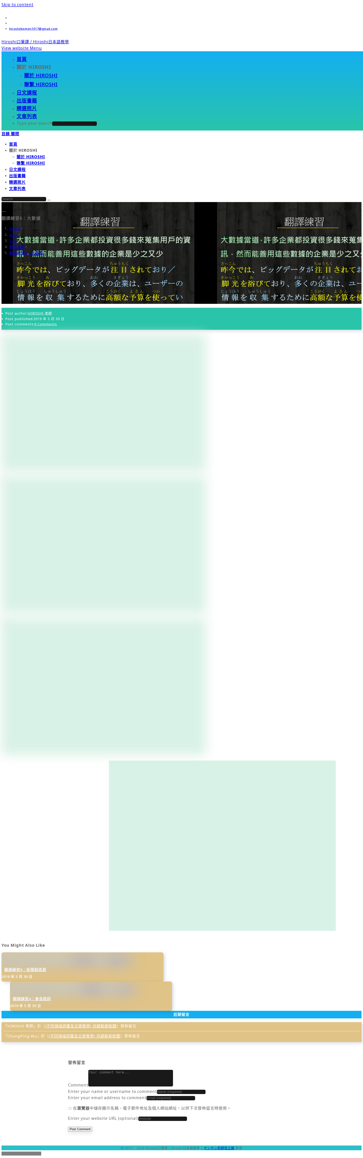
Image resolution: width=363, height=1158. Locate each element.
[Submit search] (48, 200)
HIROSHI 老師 (40, 313)
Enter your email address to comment (107, 1097)
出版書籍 (17, 175)
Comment (78, 1085)
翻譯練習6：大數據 (26, 252)
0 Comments (45, 324)
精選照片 (17, 182)
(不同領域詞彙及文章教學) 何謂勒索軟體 (80, 1026)
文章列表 (17, 188)
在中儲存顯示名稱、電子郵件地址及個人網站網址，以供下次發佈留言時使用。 (152, 1108)
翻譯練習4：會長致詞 (32, 998)
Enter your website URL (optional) (103, 1118)
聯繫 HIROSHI (31, 163)
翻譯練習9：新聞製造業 (25, 969)
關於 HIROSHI (31, 156)
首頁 (13, 144)
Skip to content (17, 4)
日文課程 (17, 169)
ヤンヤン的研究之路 (219, 1148)
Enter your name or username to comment (112, 1091)
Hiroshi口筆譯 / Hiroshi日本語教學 (35, 41)
